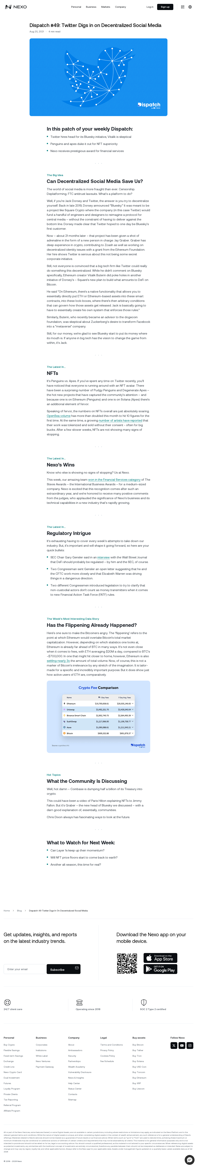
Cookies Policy (107, 1056)
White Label (42, 1056)
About (71, 1045)
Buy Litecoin (139, 1088)
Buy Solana (138, 1061)
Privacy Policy (107, 1050)
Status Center (75, 1088)
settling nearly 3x (58, 661)
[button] (190, 1160)
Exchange (9, 1061)
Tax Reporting (11, 1099)
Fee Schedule (107, 1061)
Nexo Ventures (43, 1061)
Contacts (72, 1094)
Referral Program (12, 1105)
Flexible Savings (12, 1050)
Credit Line (9, 1067)
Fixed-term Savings (13, 1056)
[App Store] (160, 958)
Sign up (165, 6)
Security (72, 1056)
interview (103, 557)
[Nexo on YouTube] (182, 1045)
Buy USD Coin (139, 1067)
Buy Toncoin (139, 1072)
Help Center (74, 1083)
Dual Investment (12, 1078)
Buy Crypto (9, 1045)
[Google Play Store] (160, 969)
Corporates (41, 1045)
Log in (150, 6)
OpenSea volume (58, 416)
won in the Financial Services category (114, 479)
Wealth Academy (76, 1067)
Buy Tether (138, 1050)
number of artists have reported (120, 420)
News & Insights (76, 1078)
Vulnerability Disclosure (79, 1072)
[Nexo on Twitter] (174, 1045)
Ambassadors (75, 1050)
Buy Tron (137, 1056)
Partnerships (74, 1061)
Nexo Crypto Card (13, 1072)
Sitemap (72, 1099)
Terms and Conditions (111, 1045)
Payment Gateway (45, 1067)
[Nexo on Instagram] (190, 1045)
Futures (7, 1083)
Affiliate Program (12, 1110)
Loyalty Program (12, 1088)
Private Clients (11, 1094)
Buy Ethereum (139, 1078)
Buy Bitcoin (138, 1045)
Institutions (41, 1050)
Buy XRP (137, 1083)
